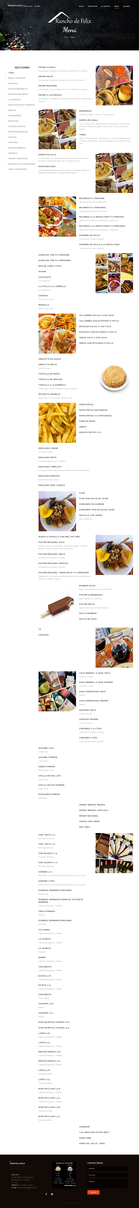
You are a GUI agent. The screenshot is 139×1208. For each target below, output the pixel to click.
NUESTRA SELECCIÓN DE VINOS (22, 164)
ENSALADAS (13, 121)
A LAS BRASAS (14, 100)
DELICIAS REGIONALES (18, 89)
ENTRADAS (13, 84)
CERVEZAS (13, 153)
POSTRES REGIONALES (18, 132)
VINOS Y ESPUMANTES (18, 169)
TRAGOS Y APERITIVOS (18, 159)
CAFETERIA (13, 142)
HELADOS (12, 137)
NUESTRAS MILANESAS (18, 94)
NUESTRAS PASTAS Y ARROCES (21, 105)
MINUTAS (12, 110)
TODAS (11, 73)
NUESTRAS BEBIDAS (17, 148)
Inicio (66, 37)
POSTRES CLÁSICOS (17, 126)
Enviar (93, 1192)
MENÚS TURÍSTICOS (17, 78)
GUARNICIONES (15, 116)
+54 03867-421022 (26, 1185)
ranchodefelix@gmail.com (27, 1188)
